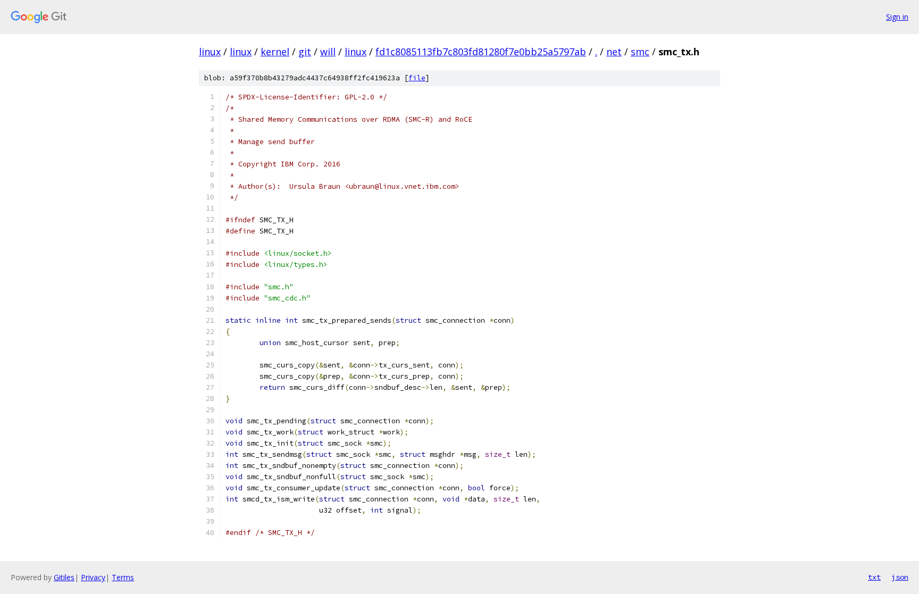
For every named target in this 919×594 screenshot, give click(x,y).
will (328, 51)
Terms (123, 577)
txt (874, 577)
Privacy (93, 577)
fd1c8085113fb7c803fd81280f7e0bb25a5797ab (480, 51)
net (614, 51)
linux (210, 51)
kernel (275, 51)
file (416, 77)
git (304, 51)
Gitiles (64, 577)
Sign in (897, 17)
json (899, 577)
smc (640, 51)
